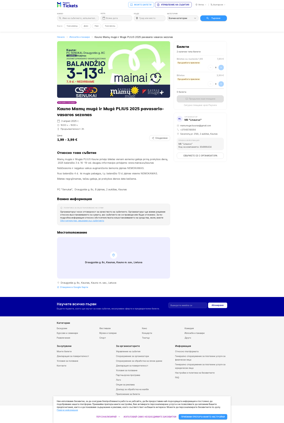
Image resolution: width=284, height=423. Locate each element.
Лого (118, 380)
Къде (136, 14)
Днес (86, 26)
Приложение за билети (128, 394)
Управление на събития (173, 5)
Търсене (215, 18)
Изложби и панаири (80, 37)
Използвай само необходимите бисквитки (150, 416)
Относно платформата (187, 351)
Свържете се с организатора (200, 155)
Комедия (189, 328)
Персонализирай (108, 417)
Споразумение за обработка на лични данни (139, 361)
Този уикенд (72, 26)
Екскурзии (62, 328)
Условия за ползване (67, 361)
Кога (103, 14)
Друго (188, 338)
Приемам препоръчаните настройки (203, 416)
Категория (172, 14)
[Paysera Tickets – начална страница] (67, 4)
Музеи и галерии (108, 333)
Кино (144, 328)
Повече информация (67, 410)
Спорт (102, 338)
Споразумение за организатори (132, 356)
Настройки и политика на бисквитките (195, 372)
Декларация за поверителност (73, 356)
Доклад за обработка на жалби (132, 389)
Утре (97, 26)
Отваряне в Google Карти (72, 287)
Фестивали (105, 328)
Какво (60, 14)
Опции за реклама (125, 384)
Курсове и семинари (67, 333)
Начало (61, 37)
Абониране (218, 305)
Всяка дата (112, 18)
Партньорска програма (128, 375)
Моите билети (140, 5)
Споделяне (160, 138)
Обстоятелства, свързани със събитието (82, 220)
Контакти (61, 365)
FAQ (177, 377)
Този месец (110, 26)
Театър (146, 338)
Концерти (147, 333)
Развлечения (63, 338)
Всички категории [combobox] (178, 18)
